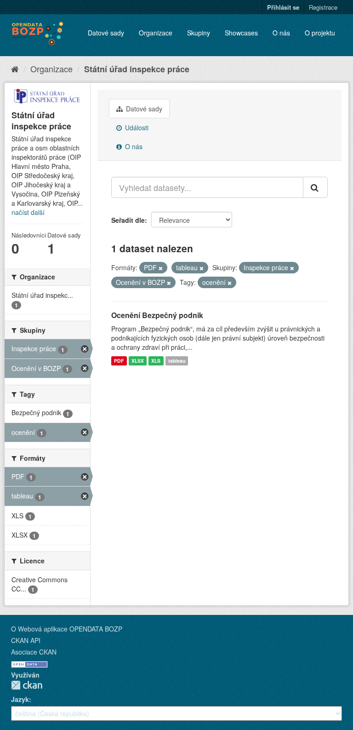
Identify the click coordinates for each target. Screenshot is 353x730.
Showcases (241, 32)
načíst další (28, 212)
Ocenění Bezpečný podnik (157, 315)
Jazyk (20, 699)
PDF (119, 360)
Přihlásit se (283, 7)
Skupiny (198, 32)
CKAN (26, 685)
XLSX (137, 360)
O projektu (320, 32)
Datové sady (106, 32)
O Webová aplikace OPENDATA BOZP (66, 628)
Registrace (323, 7)
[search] (315, 187)
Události (135, 127)
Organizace (155, 32)
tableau (176, 360)
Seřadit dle (128, 220)
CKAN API (25, 640)
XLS (155, 360)
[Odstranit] (161, 268)
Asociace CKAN (34, 651)
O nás (281, 32)
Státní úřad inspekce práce (136, 69)
